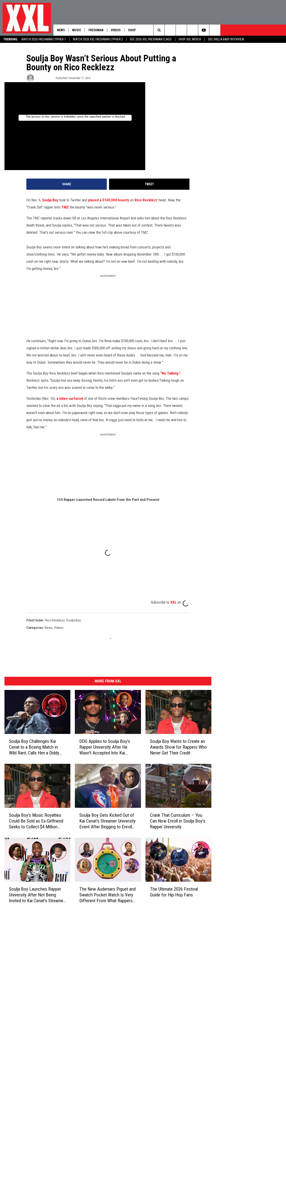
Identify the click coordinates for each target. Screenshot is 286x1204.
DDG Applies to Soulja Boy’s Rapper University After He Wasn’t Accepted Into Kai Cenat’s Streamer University (104, 747)
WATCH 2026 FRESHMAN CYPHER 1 (43, 39)
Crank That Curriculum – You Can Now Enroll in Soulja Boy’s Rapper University (177, 820)
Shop (132, 30)
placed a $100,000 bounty (108, 200)
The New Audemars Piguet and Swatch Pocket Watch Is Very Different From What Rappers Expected (107, 894)
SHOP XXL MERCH (190, 39)
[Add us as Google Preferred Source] (170, 30)
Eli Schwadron (44, 78)
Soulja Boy (50, 200)
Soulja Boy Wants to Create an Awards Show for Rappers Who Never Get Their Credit (178, 747)
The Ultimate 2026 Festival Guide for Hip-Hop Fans (174, 891)
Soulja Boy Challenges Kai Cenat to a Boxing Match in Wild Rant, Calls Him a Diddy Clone (34, 747)
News (61, 30)
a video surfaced (70, 398)
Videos (116, 30)
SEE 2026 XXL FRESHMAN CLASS (151, 39)
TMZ (65, 207)
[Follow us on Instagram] (181, 30)
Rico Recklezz (146, 200)
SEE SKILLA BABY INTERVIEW (226, 39)
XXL (173, 602)
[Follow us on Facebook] (214, 30)
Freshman (95, 30)
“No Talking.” (170, 373)
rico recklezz (55, 620)
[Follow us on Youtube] (203, 30)
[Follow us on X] (192, 30)
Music (76, 30)
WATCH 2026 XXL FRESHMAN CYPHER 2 (98, 39)
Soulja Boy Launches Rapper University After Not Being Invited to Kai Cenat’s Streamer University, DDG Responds (37, 894)
